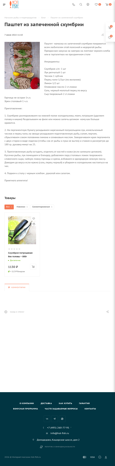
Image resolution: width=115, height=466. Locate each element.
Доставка (46, 403)
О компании (27, 403)
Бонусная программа (25, 408)
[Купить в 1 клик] (33, 224)
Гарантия (84, 403)
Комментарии (18, 287)
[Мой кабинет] (88, 4)
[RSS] (103, 34)
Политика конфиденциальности (60, 447)
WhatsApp (62, 419)
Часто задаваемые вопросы (61, 408)
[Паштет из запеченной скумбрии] (22, 65)
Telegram (54, 419)
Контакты (90, 408)
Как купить (65, 403)
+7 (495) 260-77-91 (58, 427)
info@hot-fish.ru (59, 433)
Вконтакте (47, 419)
